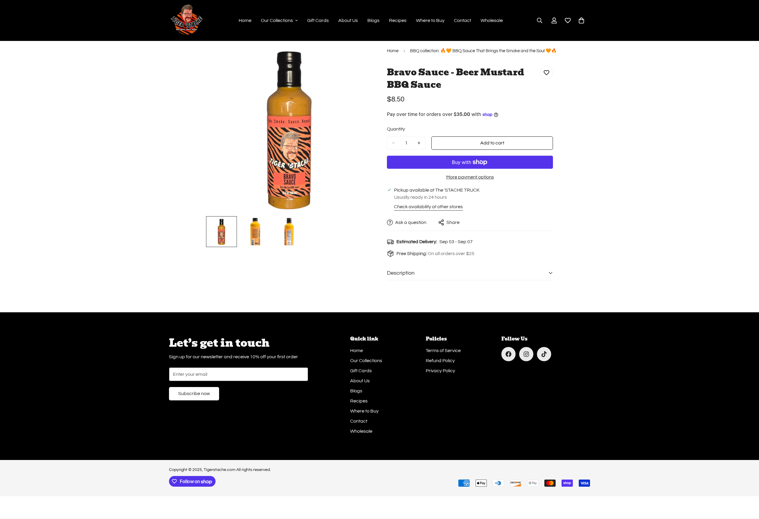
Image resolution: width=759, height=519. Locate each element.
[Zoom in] (359, 58)
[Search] (539, 20)
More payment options (470, 177)
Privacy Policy (440, 370)
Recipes (397, 20)
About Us (348, 20)
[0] (581, 20)
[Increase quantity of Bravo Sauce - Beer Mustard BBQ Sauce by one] (419, 142)
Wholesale (492, 20)
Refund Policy (440, 360)
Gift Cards (318, 20)
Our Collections (277, 20)
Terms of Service (443, 350)
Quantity (396, 129)
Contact (462, 20)
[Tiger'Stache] (187, 20)
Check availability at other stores (428, 206)
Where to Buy (430, 20)
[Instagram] (526, 354)
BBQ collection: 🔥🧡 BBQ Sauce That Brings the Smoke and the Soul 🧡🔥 (483, 51)
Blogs (373, 20)
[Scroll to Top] (747, 486)
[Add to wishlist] (546, 72)
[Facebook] (508, 354)
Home (245, 20)
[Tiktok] (544, 354)
